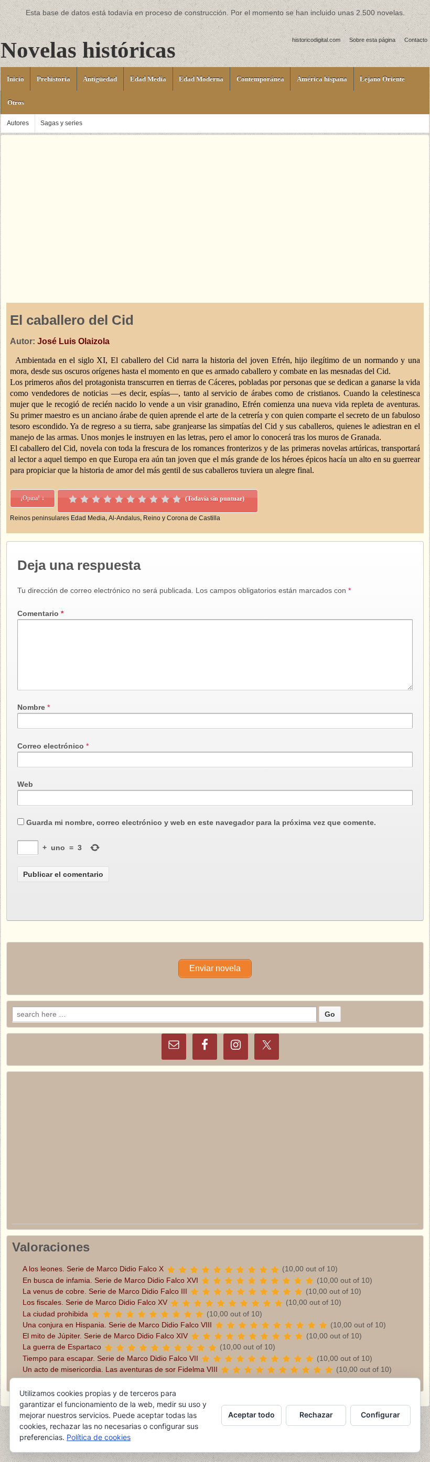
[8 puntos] (153, 499)
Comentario (40, 613)
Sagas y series (61, 123)
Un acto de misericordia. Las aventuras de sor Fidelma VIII (120, 1369)
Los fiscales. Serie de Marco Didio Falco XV (95, 1302)
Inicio (15, 79)
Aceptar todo (251, 1414)
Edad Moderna (201, 79)
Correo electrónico (50, 746)
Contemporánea (260, 79)
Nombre (31, 707)
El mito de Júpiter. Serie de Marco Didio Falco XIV (105, 1336)
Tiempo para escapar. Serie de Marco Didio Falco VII (110, 1358)
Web (25, 784)
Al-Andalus (124, 518)
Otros (15, 102)
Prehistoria (53, 79)
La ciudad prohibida (55, 1314)
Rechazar (316, 1414)
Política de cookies (99, 1437)
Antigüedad (100, 79)
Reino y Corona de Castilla (181, 518)
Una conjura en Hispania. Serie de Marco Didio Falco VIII (117, 1325)
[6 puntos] (130, 499)
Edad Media (148, 79)
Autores (18, 123)
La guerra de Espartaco (62, 1347)
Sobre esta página (372, 40)
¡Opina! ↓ (32, 498)
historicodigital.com (316, 40)
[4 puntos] (107, 499)
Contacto (415, 40)
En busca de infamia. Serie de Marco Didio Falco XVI (110, 1280)
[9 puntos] (165, 499)
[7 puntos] (142, 499)
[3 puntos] (96, 499)
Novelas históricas (88, 50)
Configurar (380, 1414)
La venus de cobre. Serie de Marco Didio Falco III (105, 1291)
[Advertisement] (215, 208)
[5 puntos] (119, 499)
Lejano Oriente (382, 79)
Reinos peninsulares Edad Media (57, 518)
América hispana (322, 79)
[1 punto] (73, 499)
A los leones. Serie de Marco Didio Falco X (93, 1269)
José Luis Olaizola (73, 341)
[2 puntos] (84, 499)
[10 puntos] (176, 499)
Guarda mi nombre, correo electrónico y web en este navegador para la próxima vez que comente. (201, 822)
